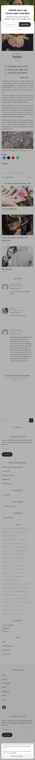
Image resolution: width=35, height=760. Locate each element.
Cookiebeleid (12, 753)
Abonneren (25, 24)
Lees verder (17, 29)
